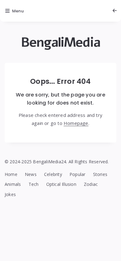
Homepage (76, 123)
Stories (100, 174)
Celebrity (53, 174)
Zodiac (91, 184)
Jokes (10, 194)
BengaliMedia (60, 42)
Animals (13, 184)
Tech (34, 184)
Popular (77, 174)
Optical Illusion (61, 184)
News (31, 174)
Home (11, 174)
